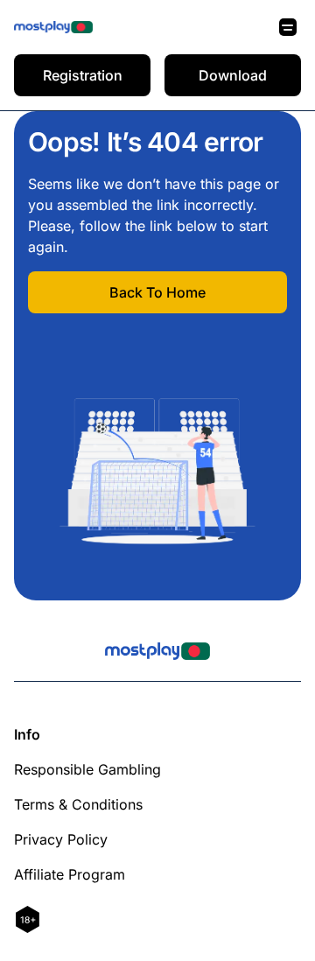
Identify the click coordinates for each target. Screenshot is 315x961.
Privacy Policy (61, 839)
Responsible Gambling (87, 769)
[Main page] (53, 27)
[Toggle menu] (288, 27)
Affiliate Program (69, 874)
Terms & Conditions (78, 804)
